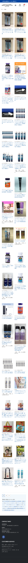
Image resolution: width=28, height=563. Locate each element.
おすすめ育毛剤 (17, 96)
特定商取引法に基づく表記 (8, 546)
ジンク (20, 504)
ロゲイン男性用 (4, 340)
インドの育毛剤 (22, 239)
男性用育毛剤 (7, 510)
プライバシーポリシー (7, 548)
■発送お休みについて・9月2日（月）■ (10, 550)
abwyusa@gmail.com (6, 529)
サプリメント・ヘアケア (11, 74)
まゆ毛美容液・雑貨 (10, 28)
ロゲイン (7, 506)
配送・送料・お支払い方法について (9, 544)
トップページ (2, 9)
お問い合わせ (5, 551)
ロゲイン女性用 (22, 217)
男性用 (18, 508)
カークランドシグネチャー (12, 119)
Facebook (3, 536)
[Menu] (15, 5)
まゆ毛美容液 (17, 74)
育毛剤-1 (12, 510)
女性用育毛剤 (13, 508)
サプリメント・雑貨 (12, 54)
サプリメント (24, 28)
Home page (4, 28)
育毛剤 (20, 193)
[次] (9, 495)
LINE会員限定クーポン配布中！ (9, 1)
